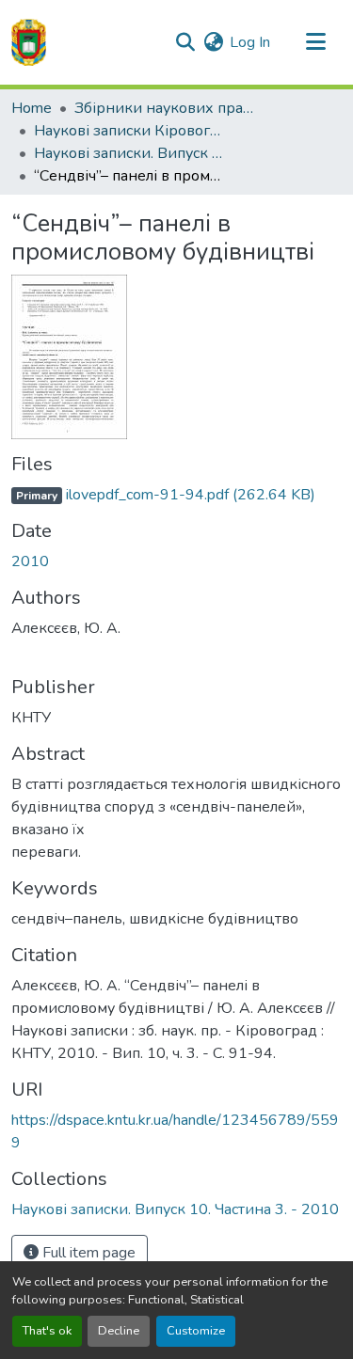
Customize (196, 1330)
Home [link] (31, 108)
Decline (118, 1330)
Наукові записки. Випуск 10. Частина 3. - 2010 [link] (128, 153)
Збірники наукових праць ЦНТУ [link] (168, 108)
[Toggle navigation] (315, 42)
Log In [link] (250, 42)
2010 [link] (30, 561)
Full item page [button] (87, 1252)
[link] (176, 494)
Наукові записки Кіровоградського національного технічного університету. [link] (128, 130)
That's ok (47, 1330)
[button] (28, 42)
